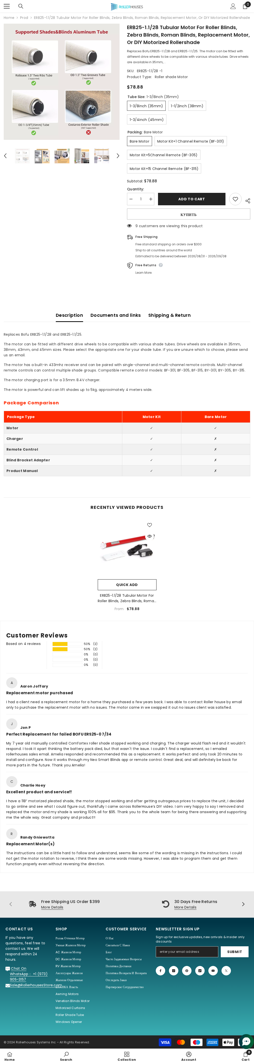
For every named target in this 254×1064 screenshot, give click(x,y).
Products (24, 17)
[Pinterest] (186, 970)
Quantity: (135, 189)
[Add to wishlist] (235, 199)
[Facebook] (160, 970)
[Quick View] (149, 536)
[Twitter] (226, 970)
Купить (188, 214)
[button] (5, 156)
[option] (62, 82)
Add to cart (191, 199)
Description (69, 315)
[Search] (21, 6)
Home (9, 17)
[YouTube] (213, 970)
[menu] (7, 6)
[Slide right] (243, 904)
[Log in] (233, 6)
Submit (234, 951)
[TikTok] (200, 970)
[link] (66, 1056)
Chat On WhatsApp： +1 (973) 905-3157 (29, 974)
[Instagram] (173, 970)
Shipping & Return (169, 315)
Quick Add (127, 584)
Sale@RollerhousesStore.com (36, 985)
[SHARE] (246, 200)
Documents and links (116, 315)
